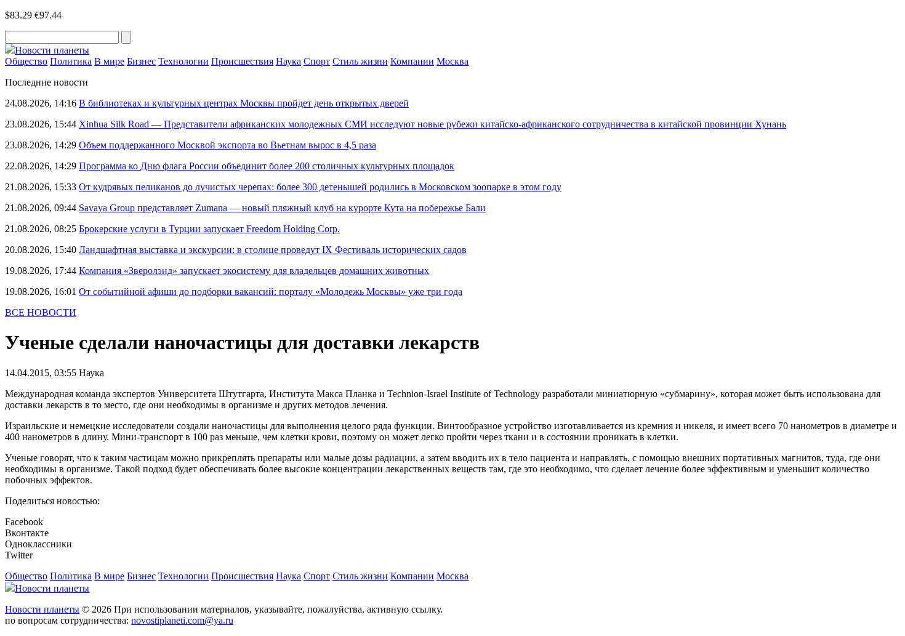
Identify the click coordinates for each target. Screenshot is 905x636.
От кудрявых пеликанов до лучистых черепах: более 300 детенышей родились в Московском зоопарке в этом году (320, 187)
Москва (452, 61)
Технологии (183, 61)
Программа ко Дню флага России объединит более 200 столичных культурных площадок (266, 166)
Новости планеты (42, 609)
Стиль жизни (360, 61)
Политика (71, 61)
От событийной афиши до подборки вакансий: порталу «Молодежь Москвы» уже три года (270, 291)
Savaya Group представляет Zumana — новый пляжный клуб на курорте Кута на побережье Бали (282, 208)
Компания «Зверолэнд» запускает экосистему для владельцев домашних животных (254, 270)
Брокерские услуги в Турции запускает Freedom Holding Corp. (209, 228)
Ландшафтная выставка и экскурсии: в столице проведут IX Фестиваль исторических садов (273, 249)
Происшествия (242, 61)
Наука (288, 61)
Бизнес (141, 61)
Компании (412, 61)
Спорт (317, 61)
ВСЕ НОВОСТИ (40, 312)
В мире (109, 61)
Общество (26, 61)
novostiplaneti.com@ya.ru (182, 620)
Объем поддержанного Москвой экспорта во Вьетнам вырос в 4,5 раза (227, 145)
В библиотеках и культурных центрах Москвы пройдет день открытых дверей (244, 103)
